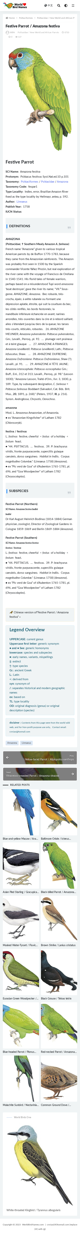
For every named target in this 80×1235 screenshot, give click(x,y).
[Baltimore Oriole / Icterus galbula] (59, 812)
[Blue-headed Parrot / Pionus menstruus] (21, 1025)
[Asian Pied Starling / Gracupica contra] (21, 865)
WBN (12, 32)
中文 (50, 5)
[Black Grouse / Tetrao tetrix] (59, 972)
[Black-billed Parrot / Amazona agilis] (59, 865)
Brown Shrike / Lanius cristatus (58, 945)
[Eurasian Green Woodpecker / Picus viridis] (21, 972)
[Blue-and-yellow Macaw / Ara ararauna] (21, 812)
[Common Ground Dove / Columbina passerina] (59, 1079)
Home (12, 18)
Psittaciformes (26, 18)
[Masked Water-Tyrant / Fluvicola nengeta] (21, 919)
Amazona (62, 181)
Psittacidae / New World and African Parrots (58, 18)
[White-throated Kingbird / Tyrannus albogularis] (40, 1165)
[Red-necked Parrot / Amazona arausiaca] (59, 1025)
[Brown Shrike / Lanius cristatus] (59, 919)
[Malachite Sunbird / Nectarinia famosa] (21, 1079)
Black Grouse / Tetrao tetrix (56, 998)
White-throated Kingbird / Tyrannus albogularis (33, 1210)
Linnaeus (22, 201)
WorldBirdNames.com (33, 1225)
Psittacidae (47, 181)
